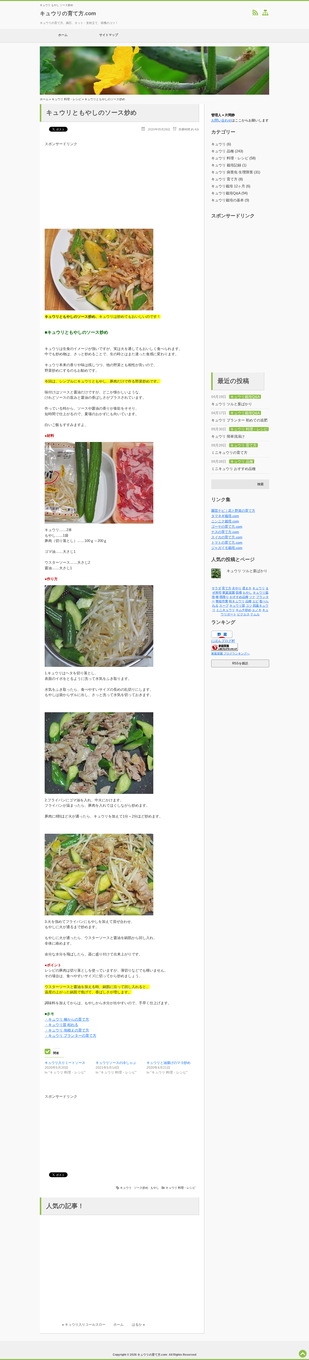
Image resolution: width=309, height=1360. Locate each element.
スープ (224, 605)
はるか (137, 1324)
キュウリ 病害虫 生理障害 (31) (235, 172)
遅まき (247, 588)
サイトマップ (108, 35)
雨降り (224, 597)
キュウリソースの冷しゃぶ (116, 1063)
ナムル (255, 614)
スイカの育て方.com (226, 537)
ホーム (63, 35)
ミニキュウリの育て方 (229, 452)
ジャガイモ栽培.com (226, 548)
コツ (249, 605)
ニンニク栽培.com (225, 521)
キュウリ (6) (221, 144)
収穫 (239, 592)
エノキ (256, 610)
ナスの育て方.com (225, 532)
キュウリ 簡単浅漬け (228, 436)
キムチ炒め (243, 610)
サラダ (216, 588)
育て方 (226, 588)
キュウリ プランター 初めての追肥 (239, 420)
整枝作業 (222, 601)
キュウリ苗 (237, 605)
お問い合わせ (221, 120)
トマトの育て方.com (226, 542)
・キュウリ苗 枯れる (61, 1025)
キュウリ (126, 1187)
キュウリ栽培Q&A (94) (229, 193)
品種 (248, 601)
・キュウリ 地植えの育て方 (67, 1030)
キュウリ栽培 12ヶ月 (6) (230, 186)
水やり (236, 588)
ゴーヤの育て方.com (226, 526)
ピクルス (243, 614)
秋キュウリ (237, 601)
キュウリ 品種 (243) (227, 151)
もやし (154, 1187)
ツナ (252, 597)
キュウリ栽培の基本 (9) (230, 200)
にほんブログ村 (223, 641)
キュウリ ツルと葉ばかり (231, 404)
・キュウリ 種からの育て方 (67, 1019)
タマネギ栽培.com (225, 516)
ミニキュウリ (225, 610)
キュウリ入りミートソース (65, 1063)
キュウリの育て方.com (68, 13)
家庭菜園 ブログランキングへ (230, 653)
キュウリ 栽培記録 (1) (228, 165)
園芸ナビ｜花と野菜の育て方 (233, 511)
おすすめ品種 (239, 597)
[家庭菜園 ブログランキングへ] (224, 650)
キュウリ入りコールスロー (85, 1324)
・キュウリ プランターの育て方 (70, 1035)
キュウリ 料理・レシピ (66, 99)
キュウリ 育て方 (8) (227, 179)
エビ (255, 601)
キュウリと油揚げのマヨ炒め (168, 1063)
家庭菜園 (228, 592)
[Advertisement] (122, 180)
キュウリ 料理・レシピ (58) (233, 158)
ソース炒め (141, 1187)
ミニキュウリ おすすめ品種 (233, 469)
